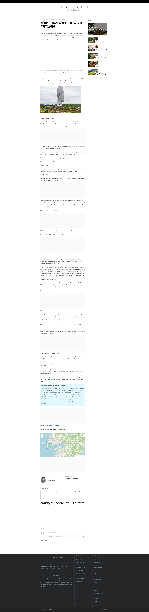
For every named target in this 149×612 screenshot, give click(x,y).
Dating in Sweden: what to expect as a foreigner (101, 50)
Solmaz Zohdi (60, 113)
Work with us (79, 570)
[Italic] (48, 536)
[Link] (59, 536)
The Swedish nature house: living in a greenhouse (100, 58)
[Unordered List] (54, 536)
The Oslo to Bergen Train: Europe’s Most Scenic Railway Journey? (101, 74)
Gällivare (96, 604)
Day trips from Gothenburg (52, 425)
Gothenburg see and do (44, 19)
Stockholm (66, 564)
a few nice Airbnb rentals (51, 356)
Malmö (96, 590)
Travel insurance (98, 565)
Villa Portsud (65, 361)
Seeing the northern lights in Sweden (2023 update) (46, 503)
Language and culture (99, 48)
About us (78, 559)
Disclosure (79, 575)
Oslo (71, 564)
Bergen (96, 72)
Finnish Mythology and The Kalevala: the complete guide (100, 42)
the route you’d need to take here (69, 154)
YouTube (78, 565)
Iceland (47, 568)
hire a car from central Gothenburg (58, 126)
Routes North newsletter (82, 562)
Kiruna (96, 598)
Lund (95, 595)
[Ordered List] (53, 536)
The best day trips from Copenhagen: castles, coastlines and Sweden (97, 29)
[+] (62, 536)
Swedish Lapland (55, 568)
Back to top (104, 609)
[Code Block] (58, 536)
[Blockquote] (56, 536)
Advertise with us (80, 567)
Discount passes (98, 567)
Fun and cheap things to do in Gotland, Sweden (62, 503)
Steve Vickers (44, 29)
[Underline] (49, 536)
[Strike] (51, 536)
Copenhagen (91, 25)
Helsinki (96, 587)
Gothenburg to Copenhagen (71, 478)
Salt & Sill (61, 369)
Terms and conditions (81, 573)
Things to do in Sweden (53, 19)
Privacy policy (80, 578)
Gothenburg (43, 566)
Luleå (95, 601)
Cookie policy (79, 581)
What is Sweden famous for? (100, 66)
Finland (96, 40)
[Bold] (46, 536)
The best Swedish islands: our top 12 (78, 503)
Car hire (96, 559)
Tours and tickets (98, 562)
